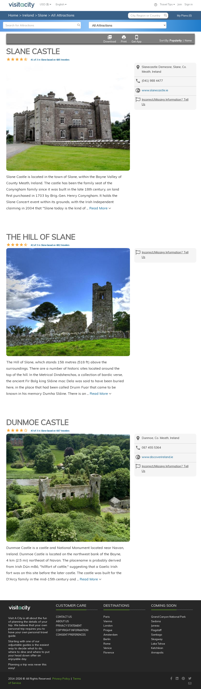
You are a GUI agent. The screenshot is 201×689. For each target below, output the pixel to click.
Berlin (107, 639)
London (108, 625)
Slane (43, 15)
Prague (107, 630)
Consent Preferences (71, 634)
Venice (107, 648)
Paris (106, 616)
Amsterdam (110, 634)
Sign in (189, 4)
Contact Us (64, 616)
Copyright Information (72, 630)
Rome (107, 643)
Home (13, 15)
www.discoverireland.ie (157, 457)
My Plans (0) (184, 15)
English (60, 4)
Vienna (107, 621)
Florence (108, 652)
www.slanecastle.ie (155, 90)
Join (179, 4)
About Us (62, 621)
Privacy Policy (61, 678)
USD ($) (45, 4)
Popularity (176, 40)
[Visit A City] (19, 607)
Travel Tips (166, 4)
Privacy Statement (69, 625)
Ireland (28, 15)
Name (188, 40)
